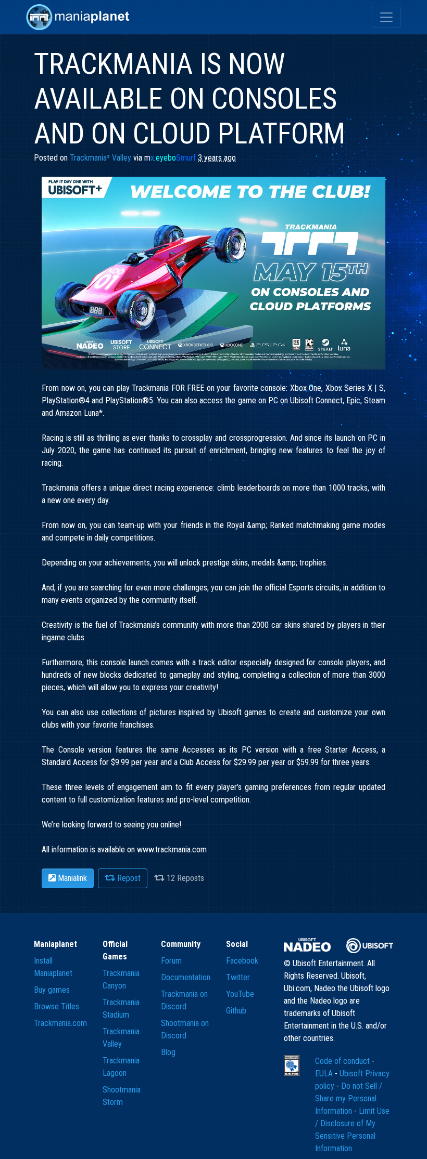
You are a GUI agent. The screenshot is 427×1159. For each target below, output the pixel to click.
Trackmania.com (60, 1023)
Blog (168, 1052)
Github (236, 1011)
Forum (171, 961)
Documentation (185, 977)
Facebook (242, 961)
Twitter (238, 977)
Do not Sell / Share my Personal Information (348, 1098)
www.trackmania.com (172, 849)
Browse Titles (56, 1006)
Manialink (71, 878)
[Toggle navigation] (386, 17)
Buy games (52, 990)
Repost (128, 878)
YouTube (240, 994)
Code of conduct (343, 1061)
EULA (325, 1073)
